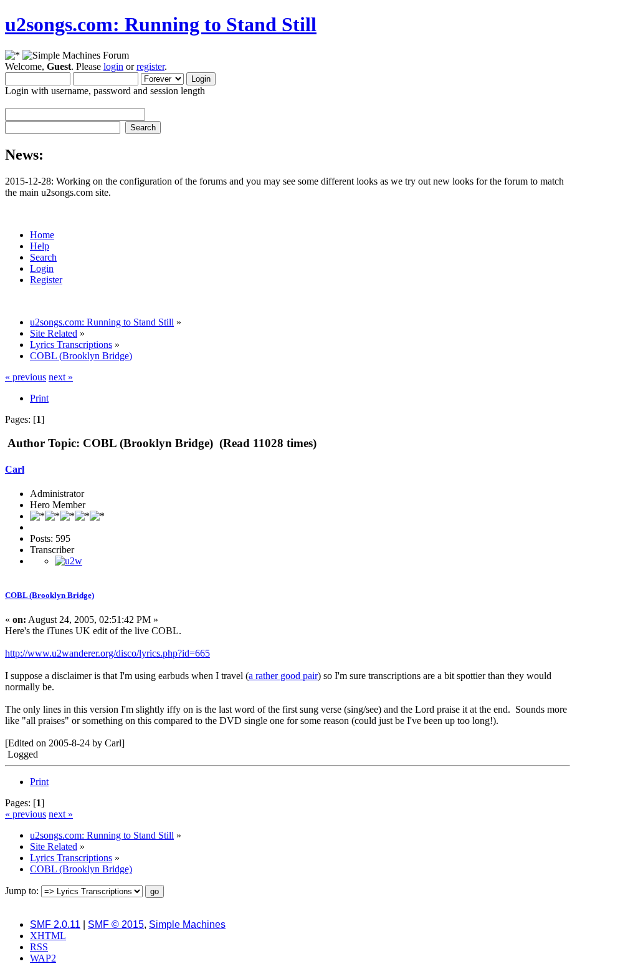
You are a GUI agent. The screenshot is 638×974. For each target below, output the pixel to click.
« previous (25, 377)
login (113, 66)
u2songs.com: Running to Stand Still (161, 24)
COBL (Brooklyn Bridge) (49, 595)
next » (61, 377)
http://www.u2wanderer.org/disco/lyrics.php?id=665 (107, 653)
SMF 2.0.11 (55, 924)
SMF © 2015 (116, 924)
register (150, 66)
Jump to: (22, 890)
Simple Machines (187, 924)
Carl (14, 469)
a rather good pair (283, 675)
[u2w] (68, 561)
